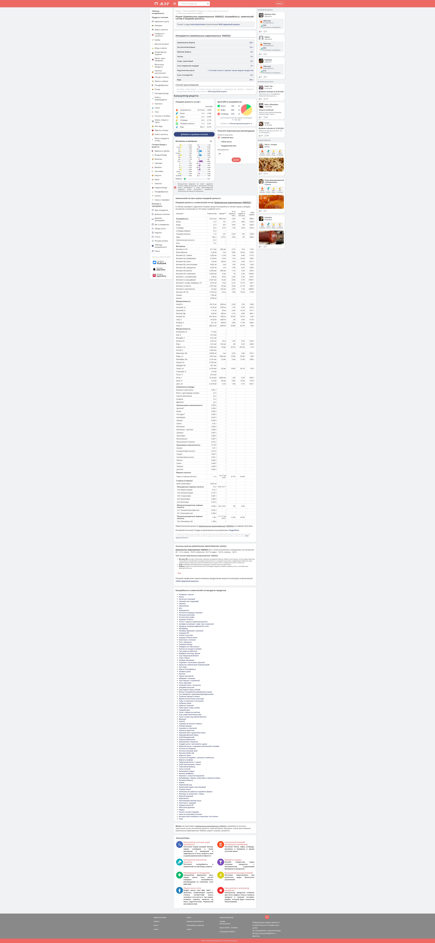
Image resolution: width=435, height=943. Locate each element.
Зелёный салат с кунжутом (190, 685)
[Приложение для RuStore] (161, 262)
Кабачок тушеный (186, 705)
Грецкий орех (184, 710)
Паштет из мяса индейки (189, 812)
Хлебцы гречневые (186, 660)
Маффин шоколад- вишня (189, 653)
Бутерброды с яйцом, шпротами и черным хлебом (199, 778)
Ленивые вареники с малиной (191, 631)
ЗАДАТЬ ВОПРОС (225, 928)
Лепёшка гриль (185, 703)
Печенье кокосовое (187, 615)
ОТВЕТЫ (189, 929)
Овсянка (182, 603)
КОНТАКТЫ (234, 928)
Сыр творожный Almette (189, 656)
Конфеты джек (185, 671)
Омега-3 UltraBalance (187, 669)
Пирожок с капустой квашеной (191, 776)
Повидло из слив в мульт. (189, 647)
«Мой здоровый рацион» (187, 581)
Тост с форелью (185, 642)
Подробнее (234, 530)
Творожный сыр (185, 785)
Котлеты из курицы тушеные (190, 613)
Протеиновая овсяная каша (190, 801)
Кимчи (181, 782)
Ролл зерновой (185, 683)
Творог (182, 810)
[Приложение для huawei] (161, 275)
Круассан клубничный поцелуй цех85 (194, 665)
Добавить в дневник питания (194, 134)
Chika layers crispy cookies (189, 708)
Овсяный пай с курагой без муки (192, 733)
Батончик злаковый (187, 599)
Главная (178, 11)
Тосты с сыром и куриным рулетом (193, 622)
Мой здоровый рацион (229, 24)
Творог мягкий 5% (186, 676)
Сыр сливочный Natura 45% (190, 714)
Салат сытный (184, 769)
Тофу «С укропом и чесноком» (191, 701)
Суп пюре (183, 667)
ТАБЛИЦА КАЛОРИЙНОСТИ (195, 921)
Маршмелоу (184, 610)
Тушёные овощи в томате (189, 696)
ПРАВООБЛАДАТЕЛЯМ (226, 917)
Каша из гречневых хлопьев (190, 814)
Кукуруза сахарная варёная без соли (194, 626)
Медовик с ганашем (187, 678)
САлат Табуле (184, 658)
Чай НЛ (182, 721)
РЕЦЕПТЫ (156, 921)
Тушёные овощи (185, 644)
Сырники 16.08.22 (186, 619)
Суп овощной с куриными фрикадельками (196, 694)
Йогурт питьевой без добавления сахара (195, 692)
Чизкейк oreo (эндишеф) (189, 601)
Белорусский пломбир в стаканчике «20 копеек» (198, 816)
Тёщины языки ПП (186, 805)
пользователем (198, 24)
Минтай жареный (186, 796)
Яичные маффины (186, 773)
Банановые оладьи (186, 771)
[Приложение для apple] (161, 269)
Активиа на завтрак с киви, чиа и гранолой (196, 624)
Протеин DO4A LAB (186, 753)
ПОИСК (189, 917)
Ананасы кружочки (186, 730)
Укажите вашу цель (225, 135)
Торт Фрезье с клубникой (189, 680)
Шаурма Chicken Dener (188, 637)
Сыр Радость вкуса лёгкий (189, 690)
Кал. (180, 608)
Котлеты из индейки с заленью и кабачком (196, 757)
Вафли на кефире (186, 760)
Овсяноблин (184, 606)
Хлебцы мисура (185, 726)
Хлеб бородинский (186, 737)
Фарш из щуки (185, 755)
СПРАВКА (222, 921)
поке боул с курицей (187, 803)
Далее (236, 160)
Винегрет (182, 719)
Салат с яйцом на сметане (189, 712)
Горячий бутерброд (187, 767)
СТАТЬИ (156, 929)
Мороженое (184, 798)
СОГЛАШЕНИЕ (224, 931)
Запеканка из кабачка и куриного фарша (195, 791)
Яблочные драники (187, 807)
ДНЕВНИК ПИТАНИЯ (160, 917)
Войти (280, 3)
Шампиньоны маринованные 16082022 (190, 13)
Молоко (182, 674)
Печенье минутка (186, 780)
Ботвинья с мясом (186, 594)
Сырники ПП (184, 633)
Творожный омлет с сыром (190, 762)
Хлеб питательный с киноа (190, 764)
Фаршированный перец (188, 735)
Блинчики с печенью (187, 640)
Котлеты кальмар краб (188, 751)
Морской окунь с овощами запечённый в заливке (199, 746)
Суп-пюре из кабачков (188, 651)
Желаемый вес (223, 150)
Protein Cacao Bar (186, 635)
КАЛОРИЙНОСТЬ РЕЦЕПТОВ (195, 925)
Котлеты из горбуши (187, 748)
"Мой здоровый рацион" (217, 91)
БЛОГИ (156, 925)
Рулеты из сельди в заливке (190, 649)
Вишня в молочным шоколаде (191, 699)
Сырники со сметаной (188, 728)
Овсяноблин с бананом (188, 742)
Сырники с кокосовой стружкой (192, 662)
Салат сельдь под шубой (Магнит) (192, 717)
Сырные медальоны (187, 739)
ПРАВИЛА (232, 931)
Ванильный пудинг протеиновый (192, 787)
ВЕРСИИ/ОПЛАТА (225, 924)
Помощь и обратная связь (161, 257)
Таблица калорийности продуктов (194, 11)
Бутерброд (183, 628)
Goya (181, 819)
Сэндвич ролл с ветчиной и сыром (193, 744)
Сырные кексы (185, 789)
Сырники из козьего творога (190, 724)
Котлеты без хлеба (186, 617)
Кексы (181, 597)
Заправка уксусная (186, 687)
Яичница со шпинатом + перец (191, 794)
